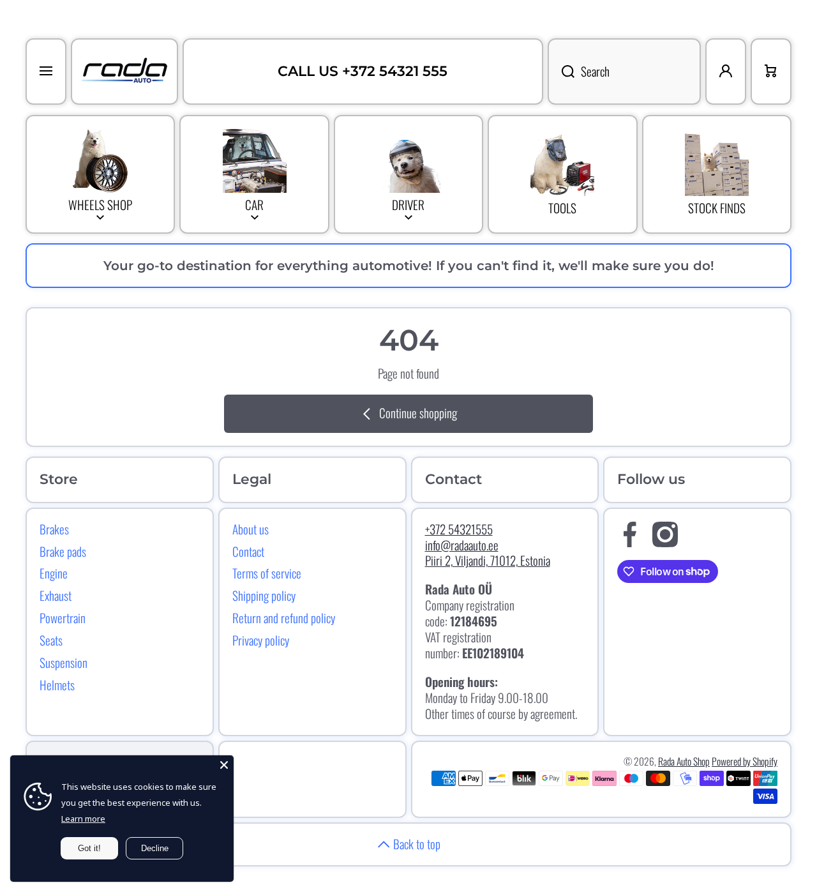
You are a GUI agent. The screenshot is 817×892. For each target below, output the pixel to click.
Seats (51, 640)
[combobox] (624, 71)
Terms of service (266, 573)
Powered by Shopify (744, 761)
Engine (54, 573)
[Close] (224, 765)
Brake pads (63, 551)
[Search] (561, 71)
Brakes (54, 529)
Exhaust (55, 595)
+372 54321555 (459, 529)
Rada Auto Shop (684, 761)
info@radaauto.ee (461, 545)
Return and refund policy (283, 617)
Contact (248, 551)
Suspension (63, 662)
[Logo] (124, 71)
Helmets (57, 684)
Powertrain (63, 617)
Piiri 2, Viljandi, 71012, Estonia (487, 560)
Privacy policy (260, 640)
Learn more (83, 818)
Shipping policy (264, 595)
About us (250, 529)
